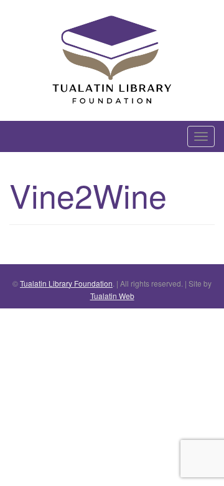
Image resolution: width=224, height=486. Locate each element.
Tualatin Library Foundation (66, 283)
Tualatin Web (112, 295)
